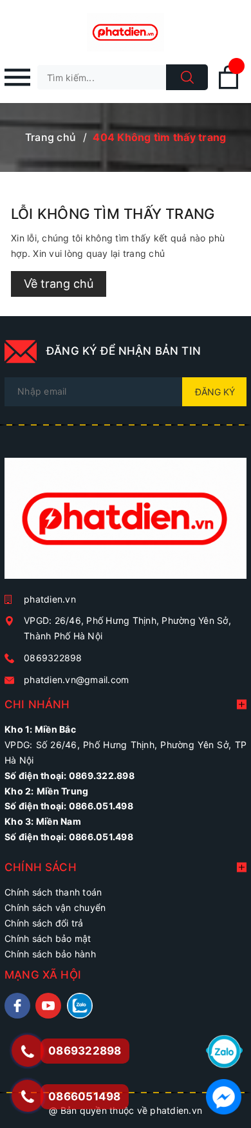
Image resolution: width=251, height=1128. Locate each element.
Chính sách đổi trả (44, 922)
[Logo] (125, 32)
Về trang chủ (58, 283)
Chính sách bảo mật (48, 938)
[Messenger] (223, 1095)
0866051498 (84, 1096)
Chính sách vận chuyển (55, 907)
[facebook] (17, 1006)
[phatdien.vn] (125, 523)
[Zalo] (224, 1050)
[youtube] (48, 1006)
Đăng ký (215, 391)
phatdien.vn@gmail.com (76, 679)
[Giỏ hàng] (228, 86)
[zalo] (80, 1006)
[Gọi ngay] (27, 1051)
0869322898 (53, 657)
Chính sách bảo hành (50, 953)
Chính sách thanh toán (53, 892)
